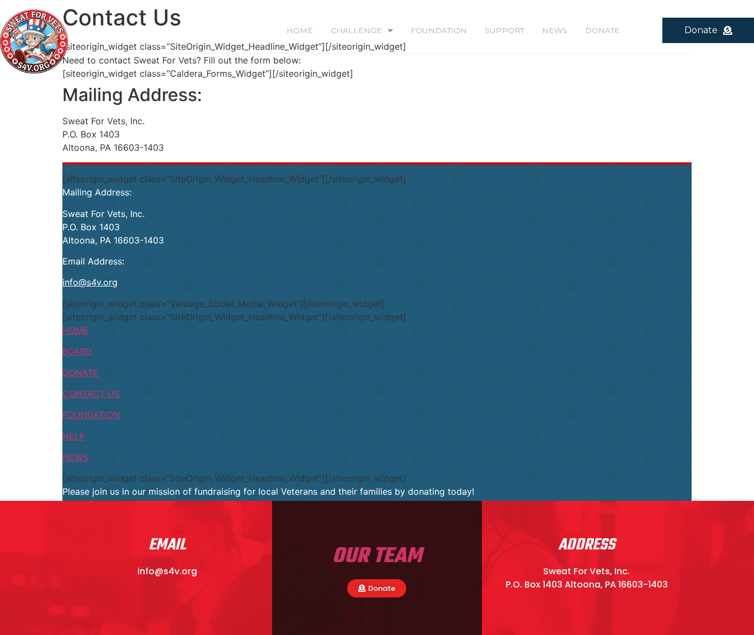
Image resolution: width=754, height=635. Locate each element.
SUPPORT (504, 30)
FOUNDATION (439, 30)
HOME (299, 30)
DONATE (602, 30)
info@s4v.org (90, 282)
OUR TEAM (377, 556)
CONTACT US (91, 393)
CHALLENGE (356, 30)
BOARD (77, 351)
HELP (73, 436)
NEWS (554, 30)
